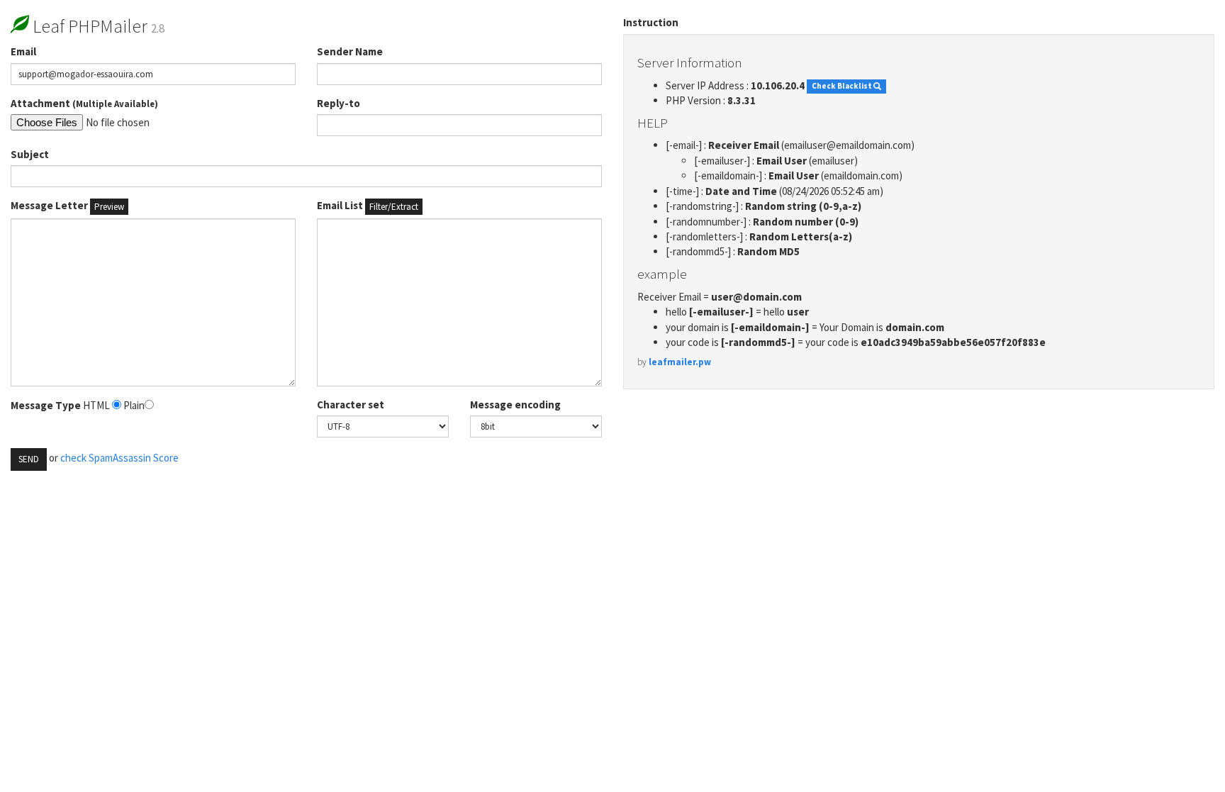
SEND (28, 459)
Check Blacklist (842, 86)
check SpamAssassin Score (119, 457)
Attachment (84, 103)
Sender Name (350, 51)
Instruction (650, 22)
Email (23, 51)
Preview (109, 207)
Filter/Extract (393, 207)
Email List (367, 206)
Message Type (46, 405)
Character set (350, 404)
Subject (30, 154)
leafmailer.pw (680, 362)
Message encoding (515, 404)
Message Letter (67, 206)
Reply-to (338, 103)
